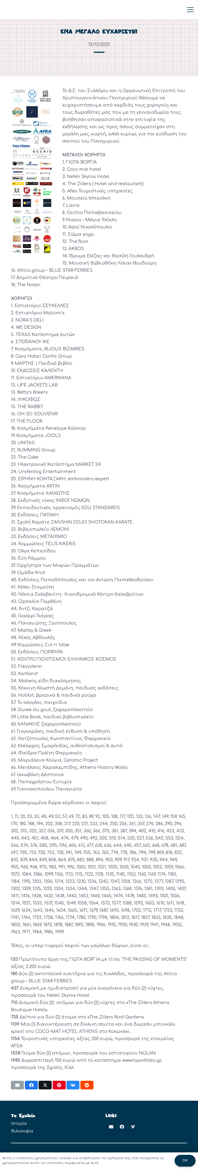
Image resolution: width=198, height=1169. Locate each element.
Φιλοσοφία (22, 1131)
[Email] (111, 1126)
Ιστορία (19, 1123)
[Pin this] (59, 1085)
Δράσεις (45, 61)
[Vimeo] (132, 1126)
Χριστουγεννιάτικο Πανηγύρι (135, 61)
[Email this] (17, 1085)
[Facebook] (121, 1126)
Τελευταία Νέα (95, 61)
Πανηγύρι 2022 (67, 61)
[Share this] (31, 1085)
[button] (190, 9)
